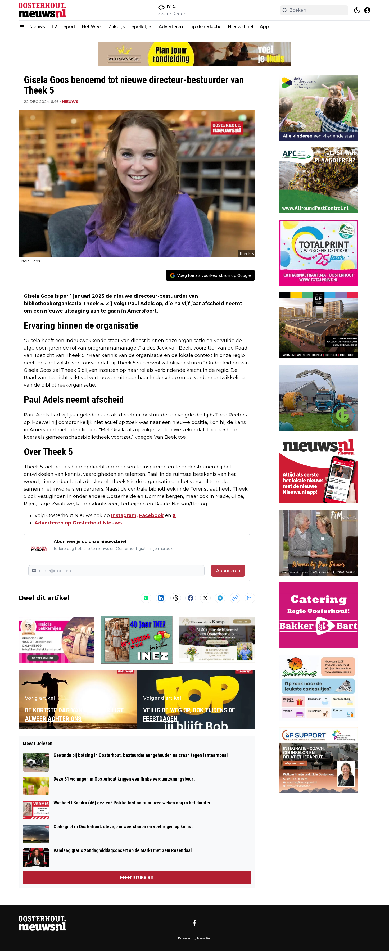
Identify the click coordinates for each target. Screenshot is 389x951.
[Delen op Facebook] (190, 598)
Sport (69, 26)
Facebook (151, 515)
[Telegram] (220, 598)
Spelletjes (142, 26)
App (264, 26)
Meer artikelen (136, 877)
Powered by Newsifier (194, 938)
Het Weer (92, 26)
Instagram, (124, 515)
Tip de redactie (205, 26)
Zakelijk (116, 26)
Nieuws (37, 26)
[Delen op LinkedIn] (161, 598)
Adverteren (171, 26)
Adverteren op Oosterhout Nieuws (78, 523)
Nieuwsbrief (241, 26)
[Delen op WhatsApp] (146, 598)
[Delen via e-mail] (250, 598)
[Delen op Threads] (175, 598)
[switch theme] (357, 10)
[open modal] (367, 10)
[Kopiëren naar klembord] (235, 598)
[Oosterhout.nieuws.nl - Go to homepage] (42, 923)
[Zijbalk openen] (22, 27)
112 (54, 26)
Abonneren (228, 570)
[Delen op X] (205, 598)
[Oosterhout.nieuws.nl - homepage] (42, 10)
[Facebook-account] (194, 923)
